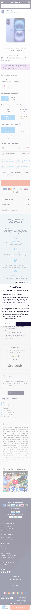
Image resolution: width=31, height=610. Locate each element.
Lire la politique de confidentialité (9, 318)
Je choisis (7, 323)
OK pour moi (23, 323)
